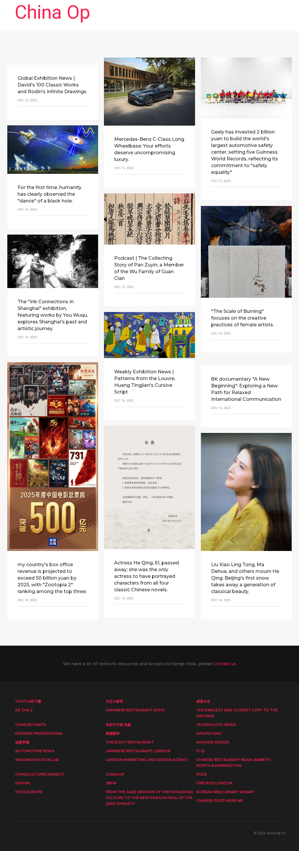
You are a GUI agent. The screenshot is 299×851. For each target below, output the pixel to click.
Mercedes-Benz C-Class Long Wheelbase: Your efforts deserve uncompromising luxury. (149, 149)
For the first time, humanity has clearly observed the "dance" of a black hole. (49, 194)
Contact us (224, 663)
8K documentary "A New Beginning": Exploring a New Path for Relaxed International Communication (246, 389)
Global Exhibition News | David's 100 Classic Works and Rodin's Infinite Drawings (52, 84)
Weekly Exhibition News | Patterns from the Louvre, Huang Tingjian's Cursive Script (144, 382)
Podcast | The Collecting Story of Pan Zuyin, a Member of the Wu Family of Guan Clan (149, 268)
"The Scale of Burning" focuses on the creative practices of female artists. (242, 317)
